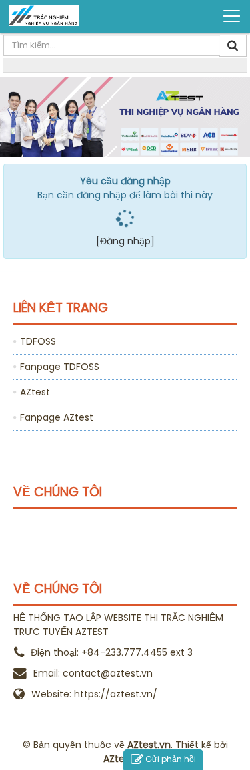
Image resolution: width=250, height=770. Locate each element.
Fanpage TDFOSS (59, 366)
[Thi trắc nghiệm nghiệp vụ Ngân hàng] (60, 15)
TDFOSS (38, 341)
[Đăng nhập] (125, 241)
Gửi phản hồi (170, 759)
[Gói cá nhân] (125, 115)
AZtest (35, 392)
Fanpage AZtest (56, 417)
